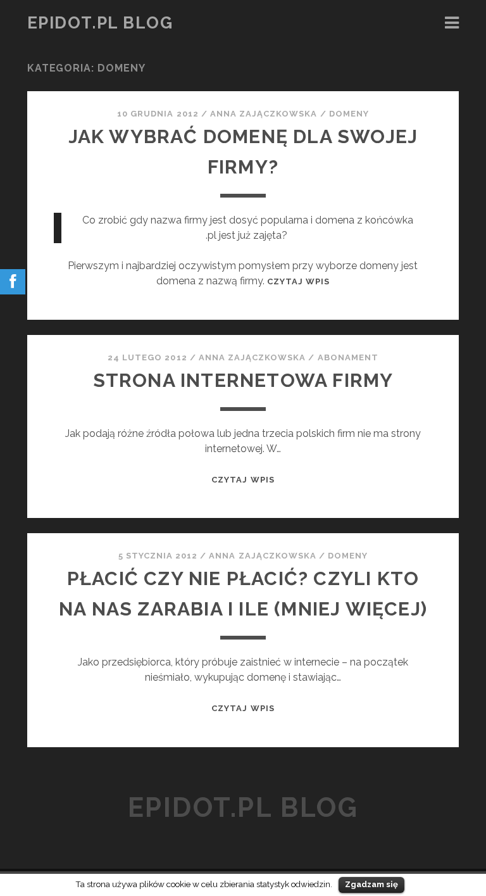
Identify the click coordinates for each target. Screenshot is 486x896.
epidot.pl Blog (100, 22)
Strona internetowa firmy (243, 380)
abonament (348, 357)
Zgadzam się (371, 884)
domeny (349, 113)
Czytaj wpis (298, 281)
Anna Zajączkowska (264, 113)
